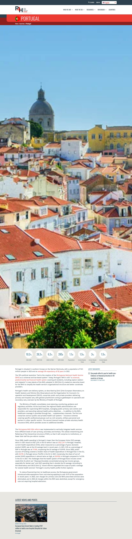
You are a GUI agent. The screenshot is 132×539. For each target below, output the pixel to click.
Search (92, 2)
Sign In (98, 2)
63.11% (21, 454)
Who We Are (67, 10)
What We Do (79, 10)
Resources (90, 10)
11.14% (35, 450)
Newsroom (101, 10)
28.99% (57, 456)
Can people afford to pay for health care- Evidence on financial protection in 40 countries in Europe (103, 375)
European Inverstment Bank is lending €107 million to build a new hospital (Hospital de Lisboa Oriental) (31, 528)
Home (16, 24)
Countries (112, 10)
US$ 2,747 (61, 443)
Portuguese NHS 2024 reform (29, 429)
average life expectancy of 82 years (51, 371)
